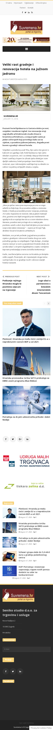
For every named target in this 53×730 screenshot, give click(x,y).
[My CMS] (26, 27)
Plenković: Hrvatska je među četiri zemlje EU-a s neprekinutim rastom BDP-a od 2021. (26, 340)
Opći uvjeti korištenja (26, 723)
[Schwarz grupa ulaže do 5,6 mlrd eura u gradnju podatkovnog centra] (10, 556)
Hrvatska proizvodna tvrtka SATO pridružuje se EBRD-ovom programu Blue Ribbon (26, 379)
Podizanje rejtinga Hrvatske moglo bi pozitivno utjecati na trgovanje (12, 285)
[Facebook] (22, 12)
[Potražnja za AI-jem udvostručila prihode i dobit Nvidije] (10, 542)
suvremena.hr (11, 116)
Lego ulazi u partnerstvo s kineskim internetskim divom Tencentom (41, 286)
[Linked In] (29, 12)
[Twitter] (25, 12)
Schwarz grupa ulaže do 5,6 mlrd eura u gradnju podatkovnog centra (34, 555)
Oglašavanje (29, 3)
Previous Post (12, 276)
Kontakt (30, 8)
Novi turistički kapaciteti (16, 79)
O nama (9, 3)
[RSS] (32, 12)
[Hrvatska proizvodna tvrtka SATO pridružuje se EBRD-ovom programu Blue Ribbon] (10, 527)
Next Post (42, 276)
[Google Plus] (20, 439)
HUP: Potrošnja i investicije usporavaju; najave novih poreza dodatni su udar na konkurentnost (34, 571)
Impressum (18, 3)
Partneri (23, 8)
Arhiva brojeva (41, 3)
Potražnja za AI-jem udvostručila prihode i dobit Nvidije (34, 539)
